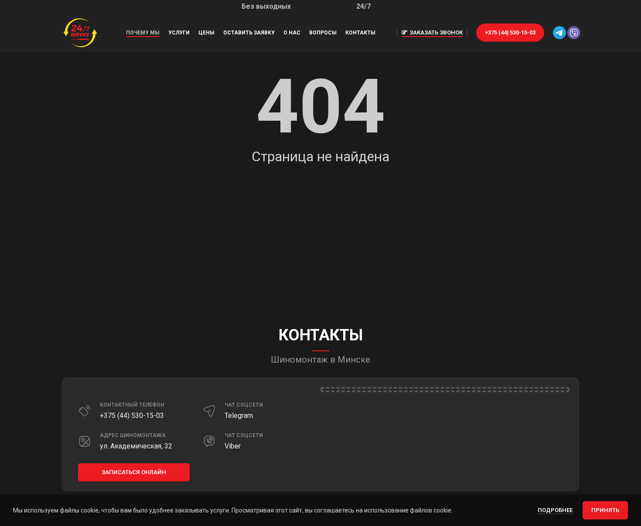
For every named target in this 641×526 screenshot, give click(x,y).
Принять (605, 510)
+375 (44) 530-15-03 (510, 32)
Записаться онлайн (134, 472)
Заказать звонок (436, 32)
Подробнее (556, 510)
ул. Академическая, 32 (136, 446)
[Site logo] (80, 32)
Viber (233, 446)
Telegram (239, 415)
